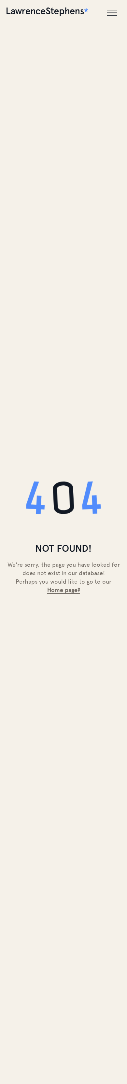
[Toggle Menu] (112, 13)
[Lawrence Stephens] (47, 13)
